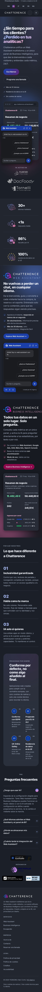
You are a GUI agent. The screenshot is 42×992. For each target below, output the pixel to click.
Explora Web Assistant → (16, 336)
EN (9, 6)
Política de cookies (10, 962)
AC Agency (31, 980)
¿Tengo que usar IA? (12, 790)
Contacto (6, 944)
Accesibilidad (8, 969)
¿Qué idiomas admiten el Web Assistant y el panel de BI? (16, 820)
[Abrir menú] (36, 12)
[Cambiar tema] (30, 12)
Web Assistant (8, 921)
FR (28, 6)
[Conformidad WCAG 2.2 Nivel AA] (33, 878)
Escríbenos (11, 72)
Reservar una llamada (11, 947)
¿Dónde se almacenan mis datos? (15, 831)
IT (18, 6)
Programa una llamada (16, 79)
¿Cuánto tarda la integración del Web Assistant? (17, 842)
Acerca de (7, 940)
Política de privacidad (11, 958)
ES (14, 6)
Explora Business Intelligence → (19, 467)
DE (23, 6)
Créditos (6, 966)
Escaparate (7, 929)
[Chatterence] (14, 12)
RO (33, 6)
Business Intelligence (11, 925)
